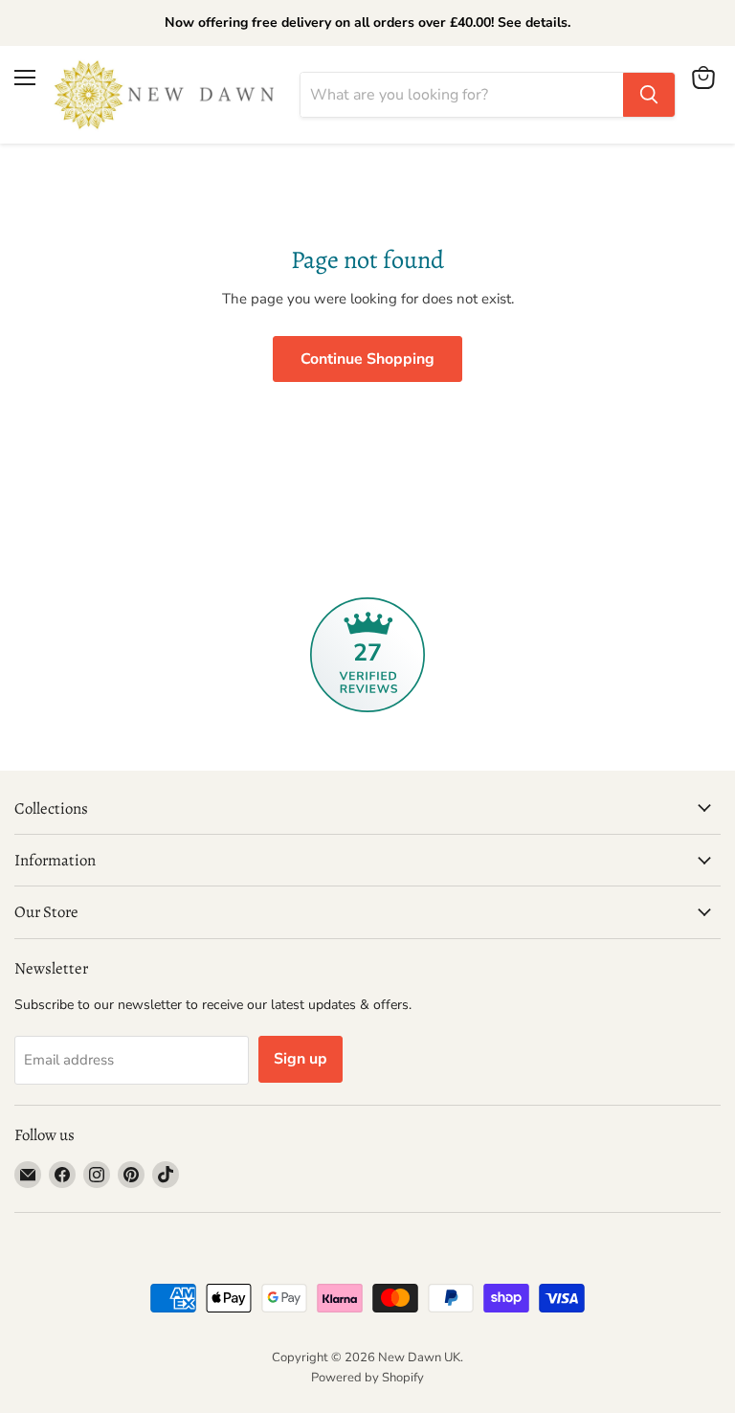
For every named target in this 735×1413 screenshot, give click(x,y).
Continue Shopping (367, 359)
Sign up (300, 1058)
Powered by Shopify (367, 1377)
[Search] (649, 95)
